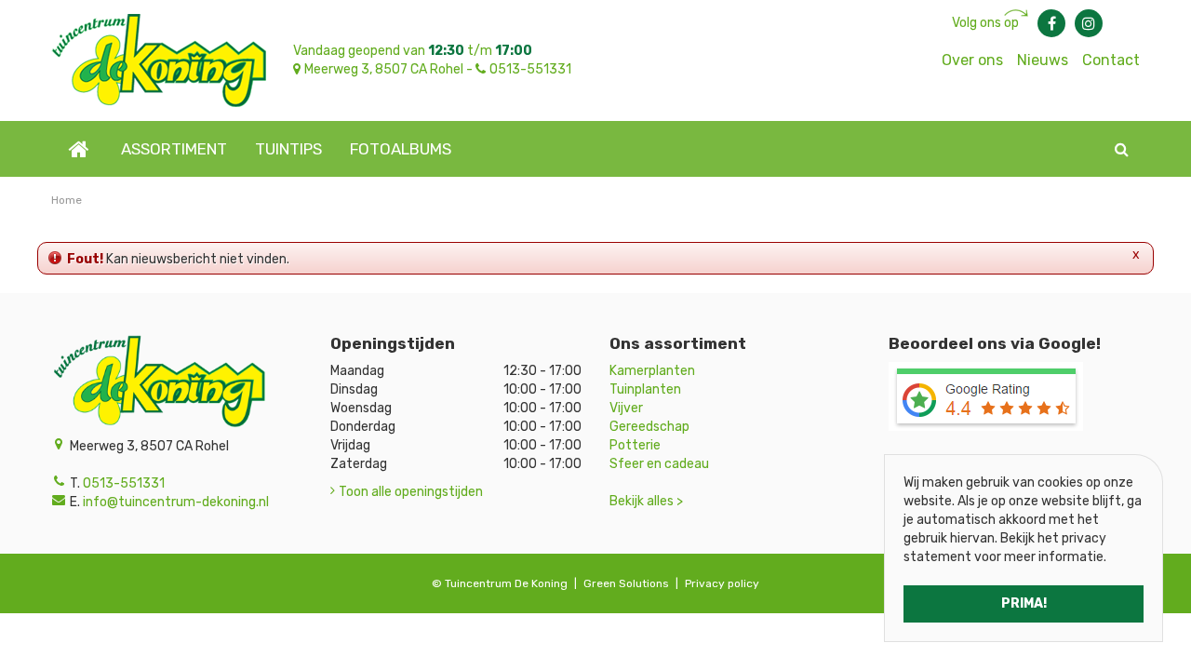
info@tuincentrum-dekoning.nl (176, 502)
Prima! (1024, 603)
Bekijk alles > (646, 501)
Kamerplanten (652, 371)
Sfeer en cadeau (659, 464)
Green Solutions (626, 583)
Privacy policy (722, 583)
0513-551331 (530, 69)
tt (1089, 23)
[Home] (79, 149)
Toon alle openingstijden (411, 492)
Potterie (635, 445)
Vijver (626, 408)
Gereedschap (649, 427)
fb (1051, 23)
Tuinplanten (645, 389)
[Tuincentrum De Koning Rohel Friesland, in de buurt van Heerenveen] (158, 60)
